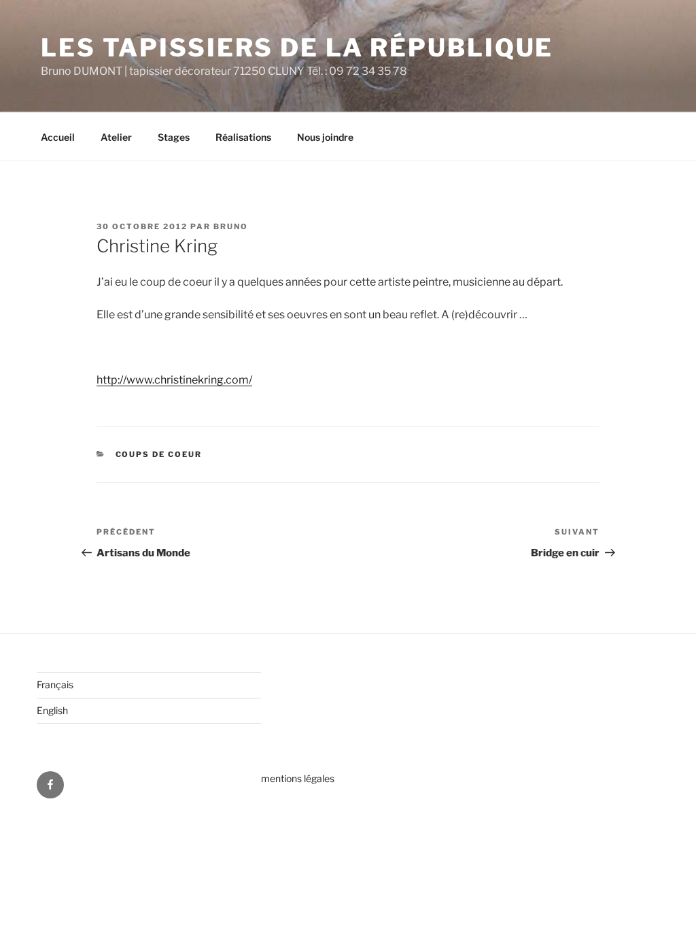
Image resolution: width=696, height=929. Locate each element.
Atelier (116, 137)
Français (55, 684)
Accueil (58, 137)
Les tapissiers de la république (297, 48)
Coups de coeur (159, 454)
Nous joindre (325, 137)
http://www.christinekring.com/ (174, 379)
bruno (230, 226)
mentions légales (297, 778)
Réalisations (243, 137)
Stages (174, 137)
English (52, 710)
